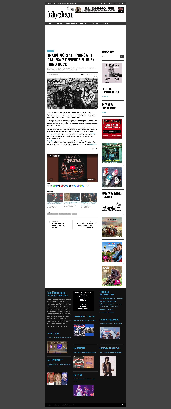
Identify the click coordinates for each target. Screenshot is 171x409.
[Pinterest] (109, 3)
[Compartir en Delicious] (90, 76)
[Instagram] (104, 3)
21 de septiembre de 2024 (53, 74)
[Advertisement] (85, 37)
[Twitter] (117, 3)
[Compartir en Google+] (90, 75)
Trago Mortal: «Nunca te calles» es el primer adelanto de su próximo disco (54, 204)
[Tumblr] (114, 3)
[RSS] (112, 3)
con (79, 379)
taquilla (104, 112)
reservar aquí (92, 144)
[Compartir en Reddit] (92, 76)
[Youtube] (119, 3)
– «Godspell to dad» (108, 301)
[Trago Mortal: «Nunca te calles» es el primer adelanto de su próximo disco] (55, 197)
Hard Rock (50, 213)
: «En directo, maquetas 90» (84, 320)
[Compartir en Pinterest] (92, 75)
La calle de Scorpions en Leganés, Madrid (111, 323)
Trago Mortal (51, 141)
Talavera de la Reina (67, 213)
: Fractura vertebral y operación (111, 352)
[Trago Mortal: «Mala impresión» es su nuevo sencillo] (72, 197)
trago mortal (74, 213)
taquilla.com (105, 96)
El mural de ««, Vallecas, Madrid (59, 337)
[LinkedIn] (106, 3)
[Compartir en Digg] (94, 76)
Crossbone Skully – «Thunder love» (109, 306)
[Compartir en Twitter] (87, 75)
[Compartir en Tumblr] (94, 75)
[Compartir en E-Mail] (97, 76)
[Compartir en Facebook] (85, 75)
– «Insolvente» (111, 304)
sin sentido (61, 213)
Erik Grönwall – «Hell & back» (107, 312)
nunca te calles (55, 213)
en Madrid (84, 352)
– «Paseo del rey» (111, 298)
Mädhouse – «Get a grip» (106, 309)
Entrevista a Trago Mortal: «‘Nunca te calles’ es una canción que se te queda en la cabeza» (88, 204)
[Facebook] (101, 3)
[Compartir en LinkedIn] (97, 75)
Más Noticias (51, 50)
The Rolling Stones (56, 135)
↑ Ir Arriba (121, 404)
